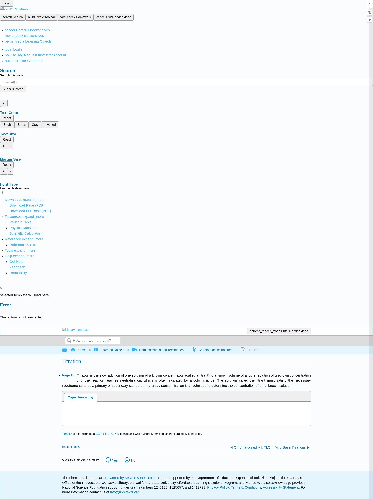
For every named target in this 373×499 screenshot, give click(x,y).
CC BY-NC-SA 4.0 (107, 433)
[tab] (80, 397)
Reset (7, 118)
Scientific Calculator (25, 233)
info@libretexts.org (124, 492)
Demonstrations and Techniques (161, 349)
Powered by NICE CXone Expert (131, 478)
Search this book (11, 75)
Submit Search (13, 89)
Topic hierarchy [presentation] (81, 397)
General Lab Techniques (215, 349)
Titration (67, 433)
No (133, 460)
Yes (115, 460)
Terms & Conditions (246, 487)
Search (69, 341)
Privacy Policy (218, 487)
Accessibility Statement (281, 487)
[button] (17, 267)
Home (81, 349)
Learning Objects (112, 349)
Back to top (69, 446)
